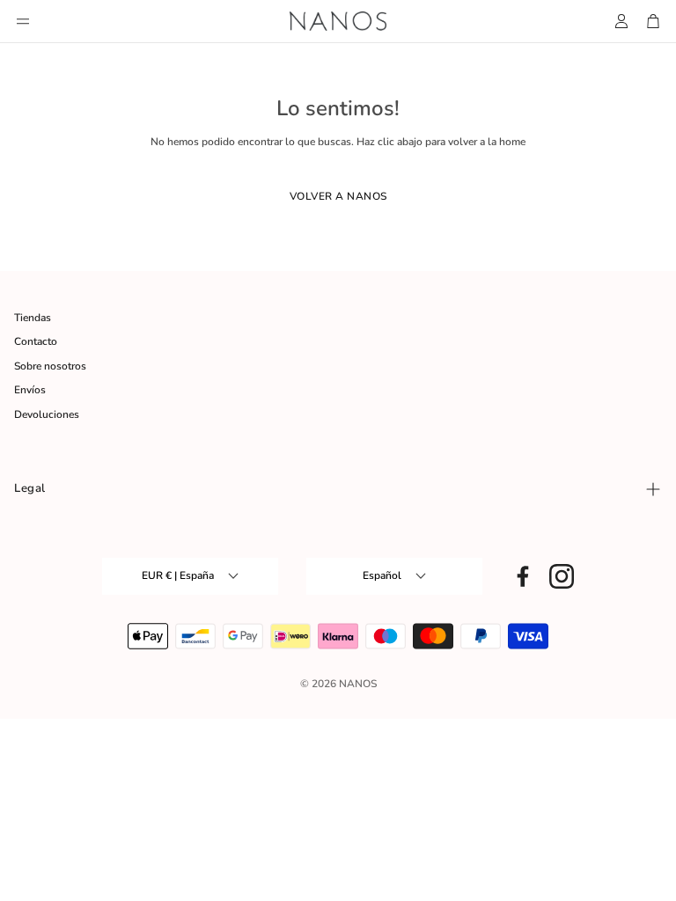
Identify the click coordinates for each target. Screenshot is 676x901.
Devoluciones (46, 414)
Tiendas (32, 318)
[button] (23, 21)
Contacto (35, 341)
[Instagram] (561, 576)
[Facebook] (523, 576)
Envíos (30, 390)
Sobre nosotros (50, 366)
